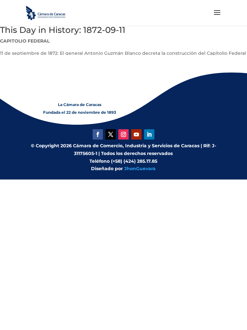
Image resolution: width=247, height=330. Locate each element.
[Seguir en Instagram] (123, 134)
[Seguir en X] (110, 134)
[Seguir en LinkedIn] (149, 134)
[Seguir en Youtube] (136, 134)
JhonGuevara (140, 168)
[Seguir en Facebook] (98, 134)
